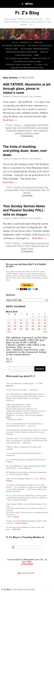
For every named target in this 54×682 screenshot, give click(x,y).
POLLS (20, 245)
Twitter (25, 474)
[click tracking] (27, 564)
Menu (29, 3)
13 (21, 323)
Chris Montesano (33, 190)
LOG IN (14, 42)
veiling (30, 248)
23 (39, 326)
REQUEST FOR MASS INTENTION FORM (27, 67)
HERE (8, 417)
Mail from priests (24, 130)
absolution (43, 130)
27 (21, 329)
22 (33, 326)
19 (15, 326)
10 (45, 320)
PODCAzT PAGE (11, 48)
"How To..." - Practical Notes (25, 125)
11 (9, 323)
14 (27, 323)
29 (33, 329)
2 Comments (27, 195)
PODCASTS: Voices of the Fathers (18, 64)
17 (45, 323)
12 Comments (27, 251)
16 (39, 323)
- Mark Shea (15, 529)
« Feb (8, 331)
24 (45, 326)
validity (36, 133)
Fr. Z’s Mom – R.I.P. (41, 64)
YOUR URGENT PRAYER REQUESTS (34, 48)
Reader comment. (21, 523)
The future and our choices (33, 187)
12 (15, 323)
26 (15, 329)
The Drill (17, 187)
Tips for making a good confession (17, 58)
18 (9, 326)
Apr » (46, 331)
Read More (10, 119)
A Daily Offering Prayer (23, 55)
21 (27, 326)
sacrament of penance (24, 133)
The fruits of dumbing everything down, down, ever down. (25, 150)
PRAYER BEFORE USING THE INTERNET (22, 52)
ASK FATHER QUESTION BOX (13, 45)
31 (45, 329)
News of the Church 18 (40, 58)
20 (21, 326)
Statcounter (28, 559)
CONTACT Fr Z (26, 42)
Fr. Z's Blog (27, 12)
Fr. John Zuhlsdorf (34, 96)
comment (15, 516)
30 (39, 329)
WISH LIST (44, 52)
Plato (43, 190)
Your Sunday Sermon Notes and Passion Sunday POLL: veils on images (24, 210)
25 (9, 329)
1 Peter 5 (24, 499)
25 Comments (27, 135)
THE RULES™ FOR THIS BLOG (40, 45)
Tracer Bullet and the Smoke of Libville (27, 61)
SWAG (36, 55)
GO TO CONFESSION (26, 127)
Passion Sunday (38, 245)
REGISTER (38, 42)
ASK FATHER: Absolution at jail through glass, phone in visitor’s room (27, 88)
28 (27, 329)
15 (33, 323)
